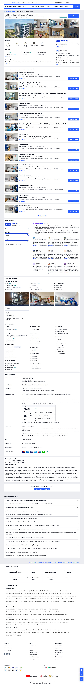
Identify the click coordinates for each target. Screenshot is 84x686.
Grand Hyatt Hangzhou (23, 590)
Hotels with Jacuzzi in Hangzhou (29, 632)
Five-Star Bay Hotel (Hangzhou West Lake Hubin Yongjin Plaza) (19, 596)
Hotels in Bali (42, 624)
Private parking (34, 283)
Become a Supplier (59, 656)
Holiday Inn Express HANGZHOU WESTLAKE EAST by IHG (27, 598)
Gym (7, 283)
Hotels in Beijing (18, 619)
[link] (58, 2)
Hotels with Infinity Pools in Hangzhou (44, 632)
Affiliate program (58, 650)
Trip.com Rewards (59, 648)
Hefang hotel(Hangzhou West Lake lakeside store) (34, 601)
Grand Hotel (69, 593)
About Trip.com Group (34, 659)
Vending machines (35, 337)
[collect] (81, 670)
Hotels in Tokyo (52, 619)
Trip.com (30, 562)
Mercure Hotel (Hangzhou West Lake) (58, 593)
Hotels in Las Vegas (10, 622)
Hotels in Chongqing (70, 619)
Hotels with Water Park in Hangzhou (13, 635)
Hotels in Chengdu (26, 622)
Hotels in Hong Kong (61, 619)
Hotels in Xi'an (36, 624)
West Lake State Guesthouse (12, 590)
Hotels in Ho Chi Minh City (55, 622)
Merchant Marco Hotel (10, 598)
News (31, 648)
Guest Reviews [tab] (13, 69)
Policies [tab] (33, 69)
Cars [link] (33, 2)
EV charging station (60, 283)
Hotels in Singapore (10, 624)
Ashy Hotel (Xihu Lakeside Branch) (36, 590)
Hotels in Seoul (18, 622)
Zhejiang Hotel (43, 598)
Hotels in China (41, 562)
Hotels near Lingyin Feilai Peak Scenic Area (49, 609)
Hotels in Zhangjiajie (35, 622)
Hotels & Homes (16, 2)
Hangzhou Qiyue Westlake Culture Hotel (42, 593)
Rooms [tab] (6, 69)
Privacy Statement (33, 654)
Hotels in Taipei (65, 622)
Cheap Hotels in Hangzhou (43, 629)
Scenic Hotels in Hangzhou (31, 629)
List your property (59, 652)
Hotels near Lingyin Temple (31, 611)
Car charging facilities (11, 340)
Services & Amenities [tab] (24, 69)
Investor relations (58, 645)
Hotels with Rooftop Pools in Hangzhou (61, 632)
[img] (19, 28)
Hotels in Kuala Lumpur (44, 622)
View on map (58, 64)
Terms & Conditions (33, 652)
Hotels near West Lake (10, 609)
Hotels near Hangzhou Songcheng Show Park (15, 611)
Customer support (7, 645)
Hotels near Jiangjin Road (47, 614)
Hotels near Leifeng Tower (33, 609)
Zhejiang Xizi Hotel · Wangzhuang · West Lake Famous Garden (60, 598)
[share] (81, 674)
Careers (31, 650)
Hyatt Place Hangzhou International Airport (14, 601)
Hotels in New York (19, 624)
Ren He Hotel (9, 604)
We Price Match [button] (63, 16)
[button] (36, 2)
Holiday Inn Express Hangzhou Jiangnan (19, 15)
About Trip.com (33, 645)
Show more (7, 63)
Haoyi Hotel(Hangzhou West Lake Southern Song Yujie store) (56, 590)
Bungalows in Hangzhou (11, 629)
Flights (23, 2)
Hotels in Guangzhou (26, 619)
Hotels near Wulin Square (43, 611)
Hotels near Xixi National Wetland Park (13, 614)
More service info (7, 650)
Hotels (35, 562)
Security (57, 659)
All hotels (57, 654)
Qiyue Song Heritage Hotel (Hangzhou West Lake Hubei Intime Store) (60, 601)
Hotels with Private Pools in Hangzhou (14, 632)
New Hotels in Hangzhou (55, 629)
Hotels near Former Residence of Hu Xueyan (32, 614)
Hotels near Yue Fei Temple (21, 609)
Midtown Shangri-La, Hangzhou (39, 596)
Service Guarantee (7, 648)
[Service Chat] (81, 679)
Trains (28, 2)
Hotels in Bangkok (35, 619)
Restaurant (33, 285)
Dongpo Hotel (30, 593)
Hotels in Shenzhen (44, 619)
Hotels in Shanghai (10, 619)
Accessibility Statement (34, 656)
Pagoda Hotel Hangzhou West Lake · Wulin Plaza (16, 593)
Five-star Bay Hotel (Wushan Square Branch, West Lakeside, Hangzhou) (61, 596)
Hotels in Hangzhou (58, 562)
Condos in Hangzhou (21, 629)
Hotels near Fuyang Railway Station (60, 614)
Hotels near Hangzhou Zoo (54, 611)
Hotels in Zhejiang (48, 562)
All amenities (7, 56)
